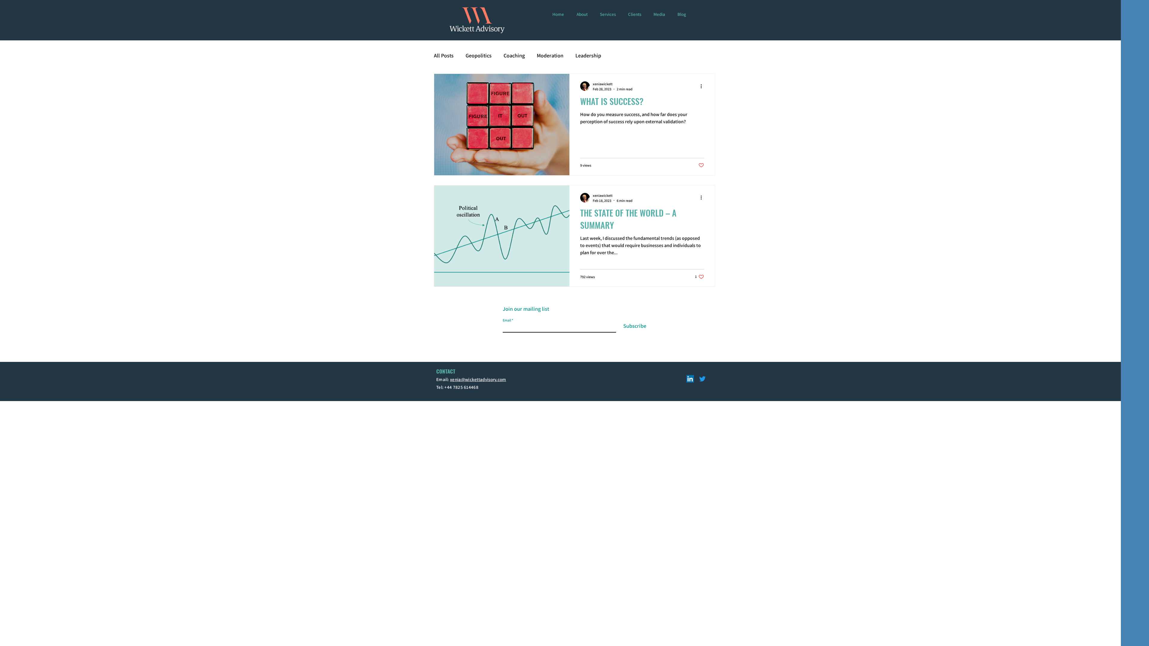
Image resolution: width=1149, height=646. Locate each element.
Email (1019, 138)
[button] (1135, 12)
